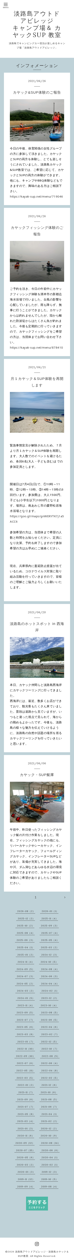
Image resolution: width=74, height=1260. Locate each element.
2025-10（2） (25, 925)
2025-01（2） (26, 954)
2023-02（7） (50, 1034)
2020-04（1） (50, 1157)
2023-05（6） (26, 1026)
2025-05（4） (50, 940)
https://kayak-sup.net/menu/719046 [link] (36, 196)
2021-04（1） (49, 1114)
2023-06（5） (50, 1019)
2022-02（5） (50, 1077)
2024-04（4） (50, 983)
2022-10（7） (50, 1048)
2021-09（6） (26, 1099)
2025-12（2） (26, 918)
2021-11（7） (26, 1092)
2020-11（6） (25, 1135)
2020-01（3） (26, 1171)
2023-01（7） (26, 1041)
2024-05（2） (26, 983)
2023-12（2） (49, 998)
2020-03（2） (26, 1164)
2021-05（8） (26, 1114)
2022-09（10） (25, 1056)
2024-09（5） (26, 969)
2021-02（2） (49, 1121)
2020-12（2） (49, 1128)
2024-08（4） (50, 969)
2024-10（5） (49, 961)
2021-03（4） (26, 1121)
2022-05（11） (25, 1070)
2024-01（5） (26, 998)
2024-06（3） (50, 976)
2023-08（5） (50, 1012)
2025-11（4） (49, 918)
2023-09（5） (26, 1012)
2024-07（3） (26, 976)
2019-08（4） (49, 1186)
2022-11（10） (26, 1048)
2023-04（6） (50, 1026)
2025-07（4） (50, 932)
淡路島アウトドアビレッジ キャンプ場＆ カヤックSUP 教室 (37, 24)
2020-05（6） (26, 1157)
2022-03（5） (26, 1077)
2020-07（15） (25, 1150)
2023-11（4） (26, 1005)
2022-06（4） (50, 1063)
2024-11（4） (26, 961)
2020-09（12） (25, 1142)
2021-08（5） (49, 1099)
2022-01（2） (26, 1084)
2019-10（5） (49, 1179)
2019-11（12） (26, 1179)
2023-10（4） (49, 1005)
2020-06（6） (50, 1150)
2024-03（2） (26, 990)
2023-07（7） (25, 1019)
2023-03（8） (26, 1034)
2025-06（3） (26, 940)
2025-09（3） (50, 925)
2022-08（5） (51, 1056)
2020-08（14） (50, 1142)
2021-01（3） (26, 1128)
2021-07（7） (26, 1106)
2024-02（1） (50, 990)
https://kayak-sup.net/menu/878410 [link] (36, 347)
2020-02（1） (50, 1164)
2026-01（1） (50, 911)
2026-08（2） (26, 911)
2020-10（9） (49, 1135)
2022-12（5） (49, 1041)
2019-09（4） (26, 1186)
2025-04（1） (25, 947)
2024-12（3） (49, 954)
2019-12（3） (50, 1171)
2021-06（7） (49, 1106)
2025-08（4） (26, 932)
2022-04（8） (50, 1070)
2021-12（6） (49, 1084)
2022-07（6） (26, 1063)
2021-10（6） (49, 1092)
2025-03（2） (50, 947)
